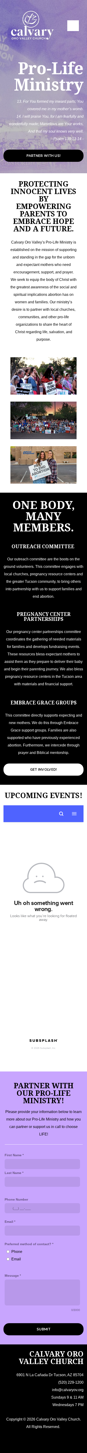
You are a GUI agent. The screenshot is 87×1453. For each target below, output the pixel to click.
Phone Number (16, 1199)
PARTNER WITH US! (43, 155)
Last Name (13, 1173)
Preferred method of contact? (28, 1244)
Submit (43, 1329)
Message (12, 1275)
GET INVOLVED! (43, 769)
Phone (16, 1252)
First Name (13, 1155)
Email (9, 1221)
